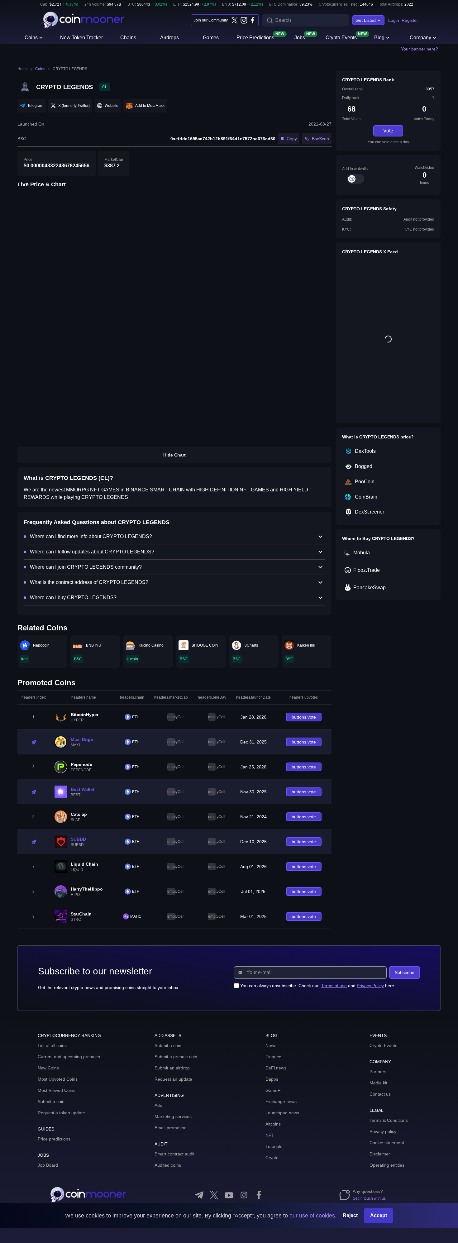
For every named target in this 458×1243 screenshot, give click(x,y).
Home (22, 69)
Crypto (272, 1157)
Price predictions (54, 1138)
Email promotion (171, 1127)
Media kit (378, 1082)
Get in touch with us (369, 1198)
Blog (379, 37)
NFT (269, 1135)
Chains (128, 37)
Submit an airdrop (172, 1067)
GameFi (273, 1090)
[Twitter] (234, 20)
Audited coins (168, 1165)
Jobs (299, 37)
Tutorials (273, 1146)
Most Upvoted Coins (58, 1079)
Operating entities (387, 1165)
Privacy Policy (370, 985)
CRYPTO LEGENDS (70, 69)
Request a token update (61, 1112)
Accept (378, 1215)
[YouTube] (229, 1195)
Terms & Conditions (389, 1120)
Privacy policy (383, 1131)
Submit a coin (51, 1101)
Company (420, 37)
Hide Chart (174, 454)
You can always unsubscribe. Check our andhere (317, 985)
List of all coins (52, 1045)
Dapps (271, 1079)
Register (410, 20)
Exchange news (281, 1101)
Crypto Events (341, 37)
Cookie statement (387, 1142)
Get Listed (365, 20)
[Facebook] (253, 20)
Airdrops (169, 37)
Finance (273, 1056)
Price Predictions (255, 37)
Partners (378, 1071)
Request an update (173, 1079)
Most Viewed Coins (56, 1090)
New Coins (48, 1067)
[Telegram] (199, 1195)
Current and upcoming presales (69, 1056)
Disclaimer (380, 1153)
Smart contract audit (174, 1153)
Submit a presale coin (176, 1056)
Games (211, 37)
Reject (350, 1215)
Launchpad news (282, 1112)
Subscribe (404, 972)
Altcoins (273, 1123)
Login (393, 20)
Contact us (380, 1094)
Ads (158, 1105)
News (270, 1045)
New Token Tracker (81, 37)
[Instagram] (243, 20)
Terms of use (334, 985)
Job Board (48, 1165)
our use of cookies (312, 1215)
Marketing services (173, 1116)
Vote (388, 130)
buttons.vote (304, 717)
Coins (31, 37)
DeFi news (275, 1067)
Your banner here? (419, 48)
